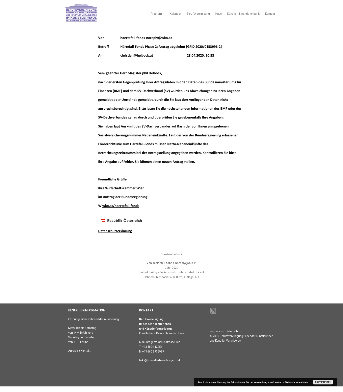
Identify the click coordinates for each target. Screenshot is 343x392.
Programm (157, 13)
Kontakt (270, 13)
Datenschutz (234, 331)
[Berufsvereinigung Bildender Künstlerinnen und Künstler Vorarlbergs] (81, 13)
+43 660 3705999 (153, 351)
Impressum (217, 331)
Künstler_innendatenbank (243, 13)
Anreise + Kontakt (79, 350)
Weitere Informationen (296, 382)
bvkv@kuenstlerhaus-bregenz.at (159, 360)
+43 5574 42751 (152, 346)
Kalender (175, 13)
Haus (218, 13)
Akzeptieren (323, 382)
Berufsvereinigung (198, 13)
